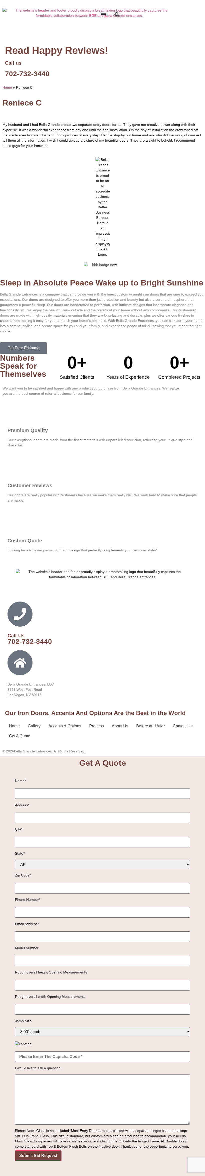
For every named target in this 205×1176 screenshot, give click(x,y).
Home (7, 87)
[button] (104, 14)
